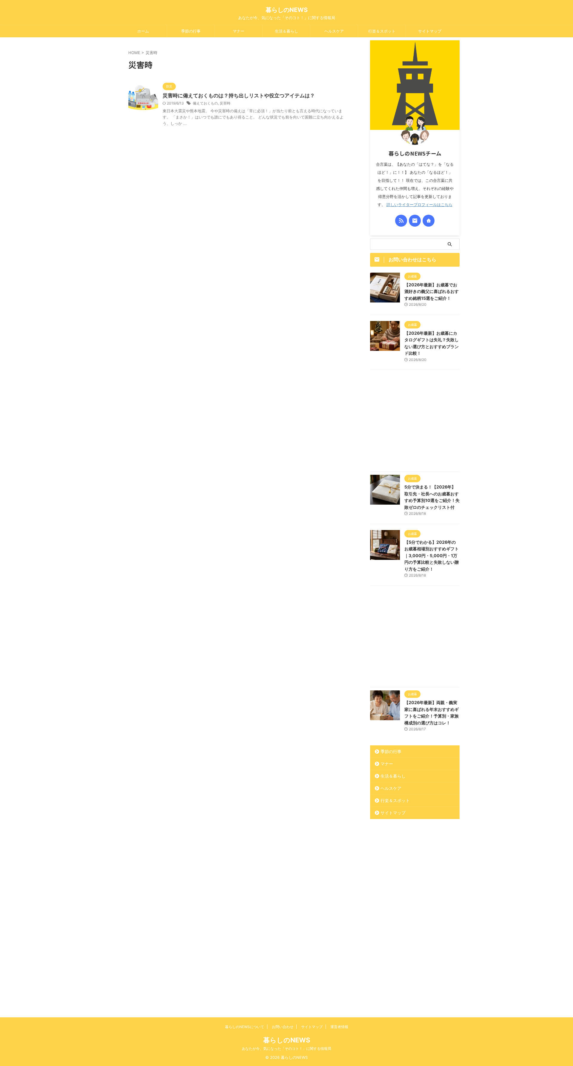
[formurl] (415, 221)
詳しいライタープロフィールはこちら (419, 204)
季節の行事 (191, 31)
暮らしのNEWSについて (244, 1026)
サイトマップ (429, 31)
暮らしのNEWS (287, 9)
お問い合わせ (282, 1026)
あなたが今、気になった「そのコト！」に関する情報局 (286, 1048)
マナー (238, 31)
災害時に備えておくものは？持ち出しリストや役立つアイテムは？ (239, 96)
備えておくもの (205, 103)
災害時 (225, 103)
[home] (429, 221)
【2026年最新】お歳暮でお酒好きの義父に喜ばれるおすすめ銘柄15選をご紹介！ (431, 291)
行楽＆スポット (381, 31)
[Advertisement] (415, 422)
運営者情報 (339, 1026)
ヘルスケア (334, 31)
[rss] (401, 221)
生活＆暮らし (286, 31)
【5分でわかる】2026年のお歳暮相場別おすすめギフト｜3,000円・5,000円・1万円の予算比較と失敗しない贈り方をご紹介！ (431, 556)
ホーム (143, 31)
